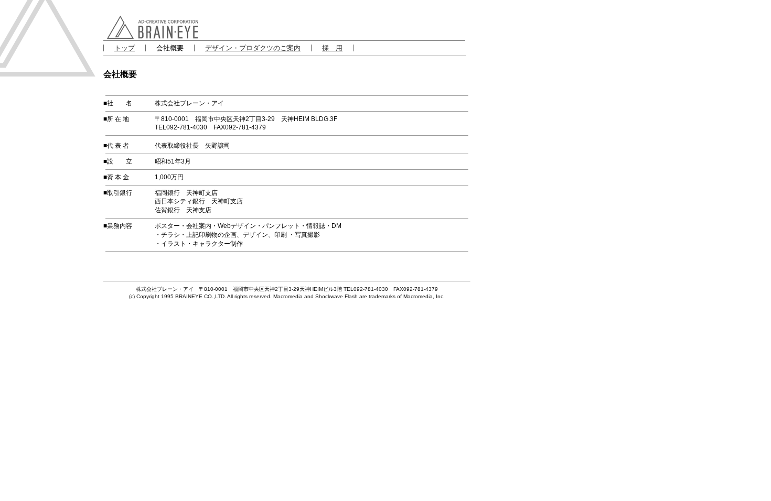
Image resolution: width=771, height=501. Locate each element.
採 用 (332, 48)
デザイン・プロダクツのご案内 (253, 48)
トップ (124, 48)
